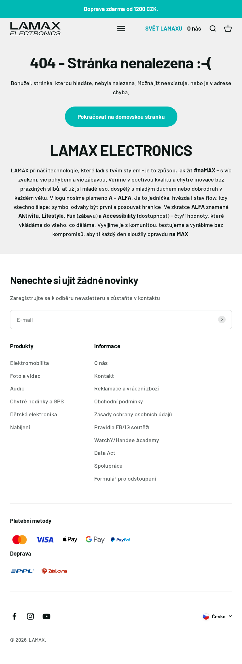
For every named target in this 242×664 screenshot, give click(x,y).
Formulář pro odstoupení (125, 478)
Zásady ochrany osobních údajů (133, 414)
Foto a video (25, 375)
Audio (17, 388)
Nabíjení (20, 427)
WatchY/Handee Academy (126, 439)
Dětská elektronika (33, 414)
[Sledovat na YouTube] (46, 616)
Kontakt (104, 375)
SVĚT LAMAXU (163, 28)
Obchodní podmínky (118, 401)
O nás (194, 28)
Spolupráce (108, 465)
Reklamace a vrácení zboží (126, 388)
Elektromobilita (29, 362)
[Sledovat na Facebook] (14, 616)
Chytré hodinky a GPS (37, 401)
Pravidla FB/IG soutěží (121, 427)
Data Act (104, 452)
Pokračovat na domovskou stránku (121, 116)
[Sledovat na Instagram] (30, 616)
